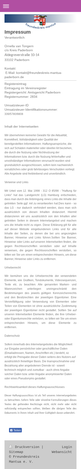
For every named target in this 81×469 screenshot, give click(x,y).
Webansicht (62, 452)
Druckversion (27, 447)
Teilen (17, 430)
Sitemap (16, 452)
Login (67, 447)
